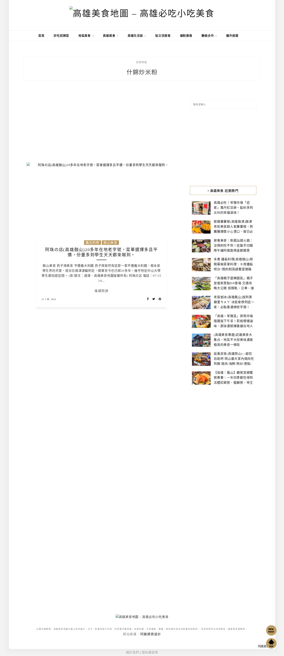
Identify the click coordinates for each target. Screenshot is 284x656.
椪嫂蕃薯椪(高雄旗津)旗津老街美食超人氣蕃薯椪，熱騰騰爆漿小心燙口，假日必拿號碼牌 (233, 229)
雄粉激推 (186, 35)
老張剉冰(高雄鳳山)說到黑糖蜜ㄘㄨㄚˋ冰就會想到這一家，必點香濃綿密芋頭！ (234, 302)
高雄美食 (109, 35)
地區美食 (85, 35)
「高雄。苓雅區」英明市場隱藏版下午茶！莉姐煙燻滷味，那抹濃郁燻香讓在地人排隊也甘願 (233, 323)
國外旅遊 (232, 35)
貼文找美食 (163, 35)
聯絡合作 (208, 35)
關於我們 (132, 652)
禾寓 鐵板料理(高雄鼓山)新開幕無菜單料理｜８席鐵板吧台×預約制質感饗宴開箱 (233, 264)
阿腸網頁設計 (150, 634)
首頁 (40, 35)
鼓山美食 (110, 242)
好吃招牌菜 (61, 35)
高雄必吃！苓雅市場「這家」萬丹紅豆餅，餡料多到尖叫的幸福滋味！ (233, 207)
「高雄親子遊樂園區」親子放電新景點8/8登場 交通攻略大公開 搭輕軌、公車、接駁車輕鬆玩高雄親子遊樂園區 (234, 288)
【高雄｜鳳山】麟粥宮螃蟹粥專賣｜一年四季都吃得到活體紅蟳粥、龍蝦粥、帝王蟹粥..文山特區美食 (233, 380)
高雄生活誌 (136, 35)
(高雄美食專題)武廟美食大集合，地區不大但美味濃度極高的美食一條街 (233, 339)
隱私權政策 (150, 652)
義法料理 (92, 242)
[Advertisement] (101, 124)
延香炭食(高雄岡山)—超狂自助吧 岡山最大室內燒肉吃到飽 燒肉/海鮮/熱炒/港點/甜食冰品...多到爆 (234, 361)
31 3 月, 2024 (49, 299)
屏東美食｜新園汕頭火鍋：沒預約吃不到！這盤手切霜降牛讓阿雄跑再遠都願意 (233, 245)
